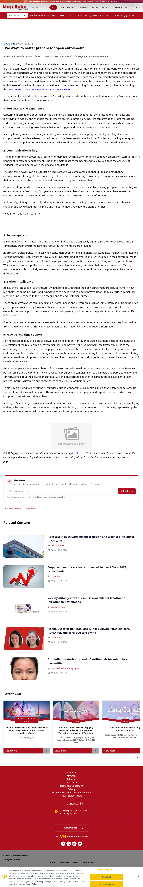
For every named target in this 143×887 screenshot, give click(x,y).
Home (52, 862)
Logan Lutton (57, 576)
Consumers (30, 508)
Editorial (71, 779)
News (62, 7)
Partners (96, 7)
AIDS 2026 (45, 15)
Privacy (71, 789)
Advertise (72, 775)
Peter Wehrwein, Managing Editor (67, 668)
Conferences (84, 7)
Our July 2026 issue (128, 15)
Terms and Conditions (71, 785)
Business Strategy (12, 508)
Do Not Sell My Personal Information (71, 792)
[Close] (138, 876)
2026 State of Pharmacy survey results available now (87, 15)
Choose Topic (15, 15)
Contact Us (71, 782)
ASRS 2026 (114, 15)
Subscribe (125, 491)
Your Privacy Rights (71, 795)
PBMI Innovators (58, 15)
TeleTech (79, 453)
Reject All (106, 877)
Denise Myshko (58, 545)
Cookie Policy (31, 884)
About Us (71, 772)
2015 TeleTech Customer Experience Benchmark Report (40, 89)
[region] (71, 877)
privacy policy (59, 497)
